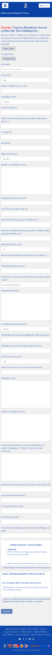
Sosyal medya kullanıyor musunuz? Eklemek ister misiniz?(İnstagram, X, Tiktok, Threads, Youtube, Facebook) (22, 448)
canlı (46, 5)
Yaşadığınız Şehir (8, 96)
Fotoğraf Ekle (7, 54)
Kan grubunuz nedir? (10, 517)
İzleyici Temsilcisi (11, 632)
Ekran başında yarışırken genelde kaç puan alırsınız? (24, 255)
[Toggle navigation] (5, 5)
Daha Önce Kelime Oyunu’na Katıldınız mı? (19, 219)
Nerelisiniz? (6, 143)
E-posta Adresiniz (9, 107)
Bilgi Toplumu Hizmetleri (16, 629)
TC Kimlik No (6, 132)
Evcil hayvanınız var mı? (11, 356)
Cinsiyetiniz (6, 75)
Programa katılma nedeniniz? (14, 198)
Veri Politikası (7, 634)
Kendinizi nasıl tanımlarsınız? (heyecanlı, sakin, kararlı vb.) (26, 484)
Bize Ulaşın (33, 629)
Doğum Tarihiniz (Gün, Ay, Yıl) (14, 86)
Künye (43, 629)
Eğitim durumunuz (9, 154)
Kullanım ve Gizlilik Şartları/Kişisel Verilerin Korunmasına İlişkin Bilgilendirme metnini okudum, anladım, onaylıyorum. (26, 600)
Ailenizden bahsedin (10, 290)
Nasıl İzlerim (26, 632)
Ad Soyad (5, 64)
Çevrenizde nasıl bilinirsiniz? (13, 495)
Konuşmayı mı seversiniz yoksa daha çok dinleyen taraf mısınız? (25, 278)
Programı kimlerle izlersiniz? (13, 266)
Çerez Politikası (22, 634)
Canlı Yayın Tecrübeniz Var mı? (14, 209)
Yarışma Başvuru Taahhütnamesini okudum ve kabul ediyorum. (27, 568)
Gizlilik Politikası (40, 632)
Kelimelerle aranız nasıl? (11, 244)
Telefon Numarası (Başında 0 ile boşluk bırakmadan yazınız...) (23, 120)
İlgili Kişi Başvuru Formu (41, 634)
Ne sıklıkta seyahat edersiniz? (14, 324)
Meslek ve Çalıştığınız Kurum (13, 164)
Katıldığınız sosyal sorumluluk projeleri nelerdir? (21, 345)
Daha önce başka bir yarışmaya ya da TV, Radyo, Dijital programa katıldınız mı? (25, 232)
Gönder (6, 611)
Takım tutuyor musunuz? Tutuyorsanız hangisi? (22, 367)
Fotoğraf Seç (9, 58)
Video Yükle (8, 48)
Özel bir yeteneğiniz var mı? (13, 411)
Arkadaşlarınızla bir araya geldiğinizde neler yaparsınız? (25, 335)
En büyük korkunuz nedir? (12, 506)
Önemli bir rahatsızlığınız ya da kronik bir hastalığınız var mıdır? (25, 529)
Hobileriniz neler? (8, 378)
